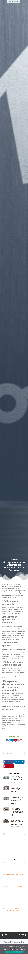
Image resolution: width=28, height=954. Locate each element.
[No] (25, 949)
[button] (7, 740)
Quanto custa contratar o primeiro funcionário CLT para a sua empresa (17, 779)
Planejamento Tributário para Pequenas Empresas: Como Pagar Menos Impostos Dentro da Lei (17, 811)
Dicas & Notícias (14, 559)
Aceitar (7, 951)
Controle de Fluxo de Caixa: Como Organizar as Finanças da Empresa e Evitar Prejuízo (17, 800)
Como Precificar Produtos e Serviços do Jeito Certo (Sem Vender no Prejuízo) (17, 822)
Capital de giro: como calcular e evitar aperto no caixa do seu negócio (17, 789)
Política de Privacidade (17, 951)
